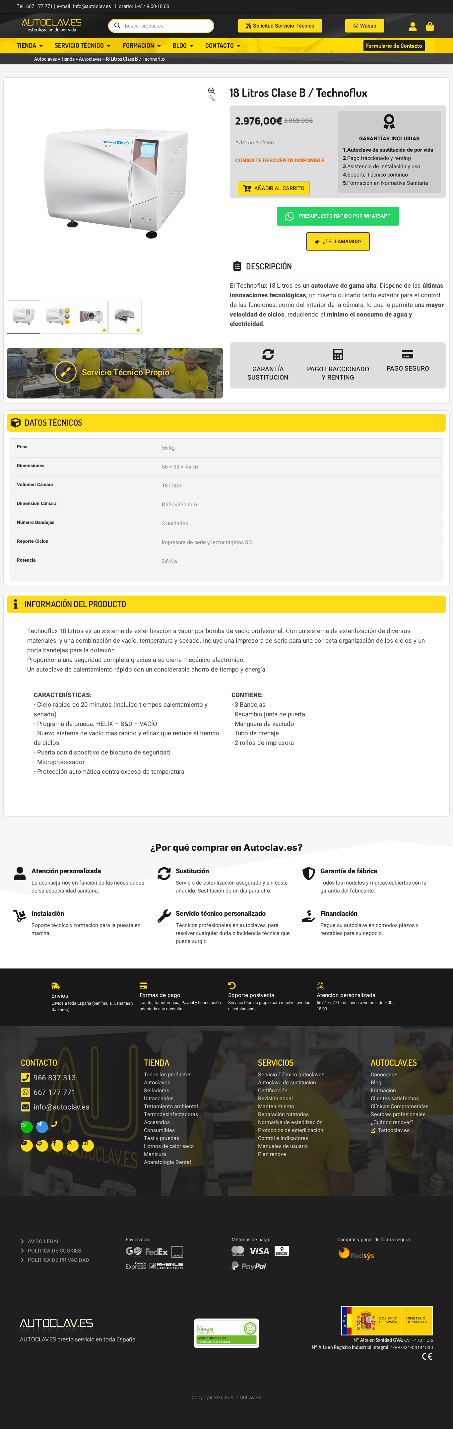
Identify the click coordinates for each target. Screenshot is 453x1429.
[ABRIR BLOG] (191, 45)
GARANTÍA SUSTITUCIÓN (268, 373)
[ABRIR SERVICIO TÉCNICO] (108, 45)
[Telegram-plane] (42, 1127)
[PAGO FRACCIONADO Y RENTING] (338, 354)
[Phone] (57, 1127)
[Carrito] (430, 26)
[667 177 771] (25, 1092)
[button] (212, 95)
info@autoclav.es (61, 1107)
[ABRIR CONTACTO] (238, 45)
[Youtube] (27, 1146)
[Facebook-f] (57, 1146)
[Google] (42, 1146)
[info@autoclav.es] (25, 1106)
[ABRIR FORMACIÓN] (159, 45)
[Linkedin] (88, 1146)
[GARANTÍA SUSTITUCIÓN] (268, 354)
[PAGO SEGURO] (407, 354)
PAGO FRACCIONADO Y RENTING (338, 373)
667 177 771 (54, 1092)
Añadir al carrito (279, 188)
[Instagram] (73, 1146)
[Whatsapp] (27, 1127)
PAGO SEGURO (408, 368)
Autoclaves (45, 58)
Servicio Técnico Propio (125, 373)
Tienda (68, 58)
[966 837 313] (25, 1077)
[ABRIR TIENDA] (41, 45)
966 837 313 (54, 1078)
